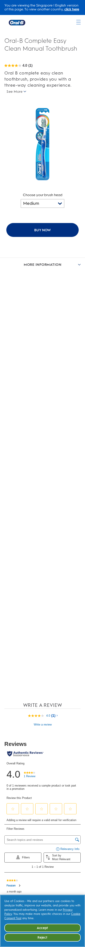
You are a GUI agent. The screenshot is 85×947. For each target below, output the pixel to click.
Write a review (43, 724)
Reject (42, 937)
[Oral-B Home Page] (17, 22)
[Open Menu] (78, 22)
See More (14, 91)
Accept (42, 928)
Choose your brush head (42, 195)
